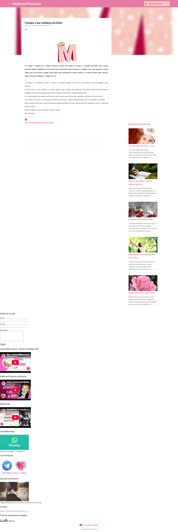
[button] (26, 29)
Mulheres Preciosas (26, 4)
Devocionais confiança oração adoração (40, 122)
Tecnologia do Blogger (90, 525)
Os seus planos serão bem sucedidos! (141, 219)
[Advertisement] (66, 167)
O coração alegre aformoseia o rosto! (141, 146)
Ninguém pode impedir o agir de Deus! (141, 293)
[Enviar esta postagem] (26, 120)
